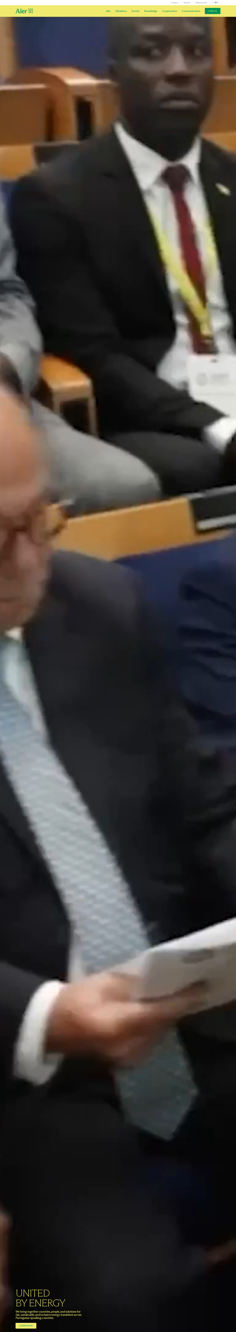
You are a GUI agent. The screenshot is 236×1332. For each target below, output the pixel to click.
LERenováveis (201, 3)
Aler (108, 11)
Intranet (187, 3)
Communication (191, 11)
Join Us (212, 11)
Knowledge (150, 11)
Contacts (174, 3)
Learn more (26, 1325)
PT (216, 2)
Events (135, 11)
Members (121, 11)
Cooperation (169, 11)
